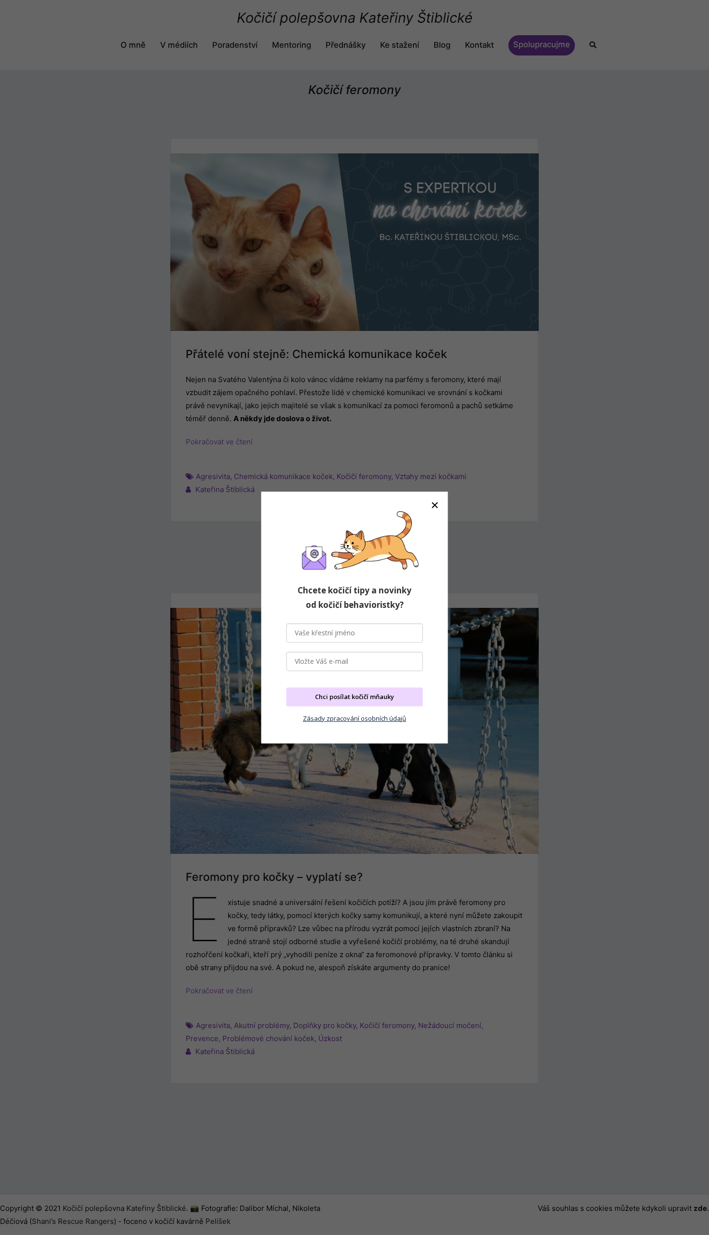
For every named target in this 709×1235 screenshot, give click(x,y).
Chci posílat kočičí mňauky (354, 696)
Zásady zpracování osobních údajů (354, 718)
